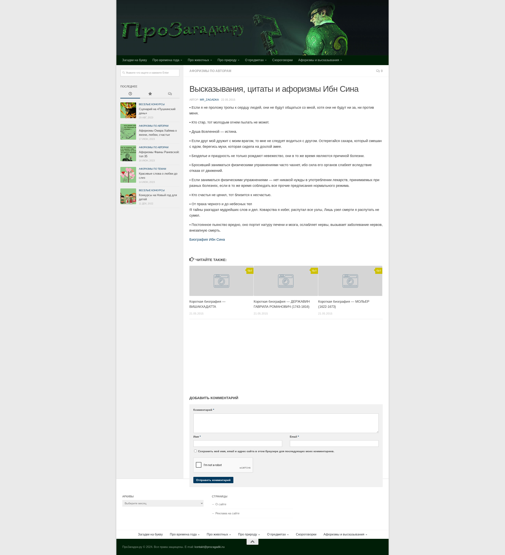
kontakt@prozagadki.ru (209, 546)
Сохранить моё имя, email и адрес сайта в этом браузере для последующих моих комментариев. (266, 451)
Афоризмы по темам (152, 169)
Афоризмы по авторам (210, 71)
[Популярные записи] (150, 94)
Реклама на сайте (227, 513)
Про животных (198, 60)
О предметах (254, 60)
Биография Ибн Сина (207, 239)
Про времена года (165, 60)
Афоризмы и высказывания (318, 60)
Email (294, 436)
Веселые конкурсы (152, 104)
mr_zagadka (209, 99)
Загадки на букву (134, 60)
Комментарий (203, 409)
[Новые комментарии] (170, 94)
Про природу (227, 60)
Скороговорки (282, 60)
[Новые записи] (130, 94)
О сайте (220, 504)
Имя (197, 436)
